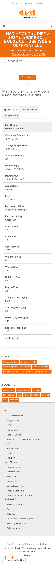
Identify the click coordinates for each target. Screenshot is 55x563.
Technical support (15, 504)
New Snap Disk (39, 54)
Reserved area (13, 467)
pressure (36, 390)
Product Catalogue (15, 490)
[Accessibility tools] (12, 558)
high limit (35, 395)
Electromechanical (37, 50)
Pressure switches (20, 54)
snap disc (14, 399)
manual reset (8, 390)
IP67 (5, 399)
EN (28, 3)
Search (29, 77)
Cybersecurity (13, 528)
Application (15, 61)
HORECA (11, 458)
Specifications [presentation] (11, 109)
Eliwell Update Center (17, 523)
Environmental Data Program (20, 518)
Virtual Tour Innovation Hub (19, 495)
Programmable (13, 420)
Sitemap (27, 555)
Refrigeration (13, 430)
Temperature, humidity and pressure (23, 439)
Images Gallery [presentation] (11, 115)
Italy (17, 3)
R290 (26, 395)
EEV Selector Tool (15, 486)
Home (12, 50)
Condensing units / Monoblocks (16, 366)
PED (19, 395)
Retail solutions (14, 434)
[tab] (11, 109)
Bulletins (11, 514)
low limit (45, 395)
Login (38, 3)
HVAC (9, 425)
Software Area (13, 471)
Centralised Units (10, 362)
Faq (8, 509)
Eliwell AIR (11, 476)
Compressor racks (28, 362)
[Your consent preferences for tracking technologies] (5, 558)
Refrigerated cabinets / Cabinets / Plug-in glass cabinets (27, 371)
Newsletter (12, 481)
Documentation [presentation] (29, 109)
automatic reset (23, 390)
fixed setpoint (9, 395)
